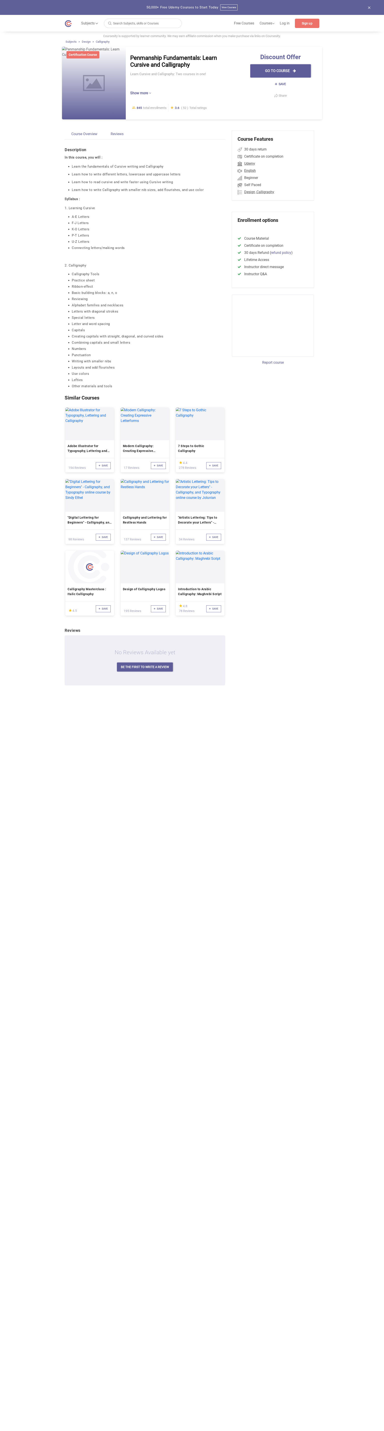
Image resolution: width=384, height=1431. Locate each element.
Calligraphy (103, 41)
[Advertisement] (269, 325)
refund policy (281, 253)
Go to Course (278, 71)
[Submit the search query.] (109, 23)
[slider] (180, 463)
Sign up (307, 23)
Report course (273, 362)
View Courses (229, 7)
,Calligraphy (265, 192)
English (250, 171)
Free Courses (244, 23)
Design (86, 41)
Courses (267, 23)
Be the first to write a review (145, 667)
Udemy (249, 163)
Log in (285, 23)
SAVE (282, 84)
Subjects (71, 41)
